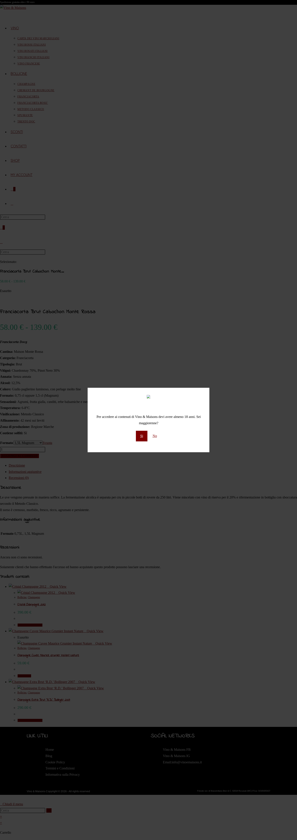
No (155, 436)
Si (141, 436)
